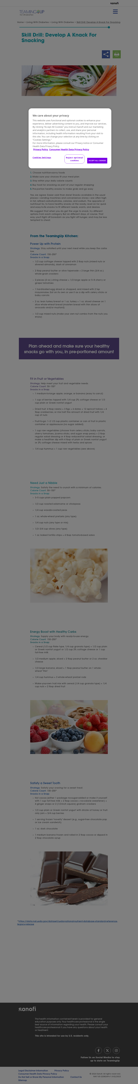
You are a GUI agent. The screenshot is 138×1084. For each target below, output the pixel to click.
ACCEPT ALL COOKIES (97, 161)
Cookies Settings (42, 157)
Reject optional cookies (74, 159)
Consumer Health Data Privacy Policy (69, 149)
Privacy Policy (41, 149)
